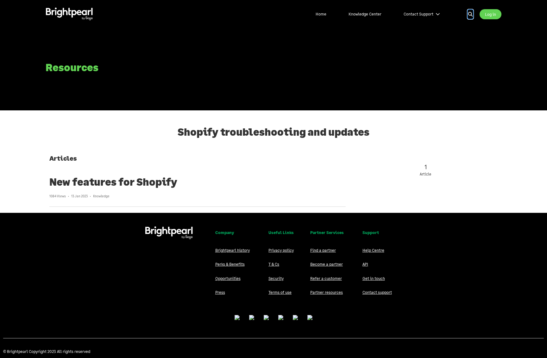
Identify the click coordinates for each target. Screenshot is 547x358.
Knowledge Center (365, 13)
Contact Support (418, 13)
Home (321, 13)
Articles (63, 158)
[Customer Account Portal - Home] (69, 14)
